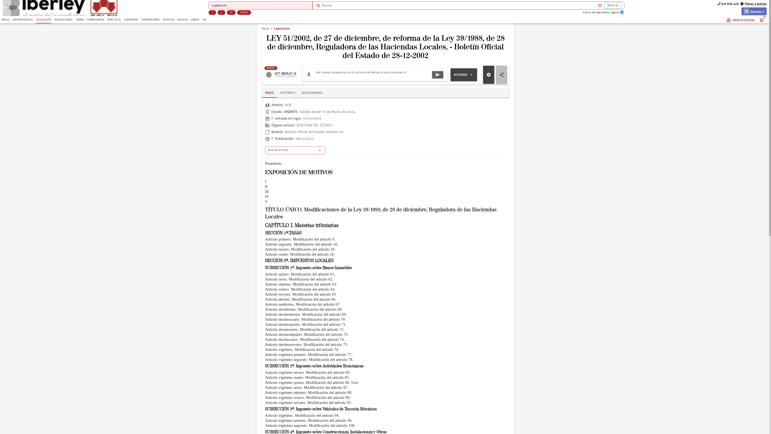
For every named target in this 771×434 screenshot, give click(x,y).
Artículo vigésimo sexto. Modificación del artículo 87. (306, 387)
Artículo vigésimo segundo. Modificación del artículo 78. (309, 359)
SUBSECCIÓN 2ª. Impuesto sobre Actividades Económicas (314, 365)
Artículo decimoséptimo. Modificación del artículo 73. (307, 334)
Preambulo (273, 163)
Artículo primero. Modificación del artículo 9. (300, 239)
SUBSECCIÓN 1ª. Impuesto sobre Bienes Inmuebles (308, 267)
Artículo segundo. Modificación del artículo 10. (301, 244)
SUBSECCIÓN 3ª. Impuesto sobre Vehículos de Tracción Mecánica (321, 408)
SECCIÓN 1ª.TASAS (283, 232)
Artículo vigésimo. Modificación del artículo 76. (302, 349)
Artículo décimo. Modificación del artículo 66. (301, 299)
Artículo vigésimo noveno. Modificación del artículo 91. (308, 402)
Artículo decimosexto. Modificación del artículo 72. (305, 329)
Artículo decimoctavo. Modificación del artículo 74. (305, 339)
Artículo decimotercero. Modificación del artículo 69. (306, 314)
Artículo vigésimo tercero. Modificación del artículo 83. (308, 372)
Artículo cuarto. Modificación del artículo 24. (300, 254)
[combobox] (459, 5)
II (266, 186)
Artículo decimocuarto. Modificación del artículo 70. (305, 319)
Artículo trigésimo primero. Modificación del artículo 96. (309, 420)
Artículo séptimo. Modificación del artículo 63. (301, 284)
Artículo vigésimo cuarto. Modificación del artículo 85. (307, 377)
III (267, 191)
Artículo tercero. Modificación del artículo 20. (300, 249)
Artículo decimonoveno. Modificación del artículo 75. (306, 344)
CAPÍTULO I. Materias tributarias (302, 225)
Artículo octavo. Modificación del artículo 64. (300, 289)
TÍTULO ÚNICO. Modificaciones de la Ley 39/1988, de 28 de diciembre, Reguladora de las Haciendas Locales (381, 213)
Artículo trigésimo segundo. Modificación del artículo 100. (310, 425)
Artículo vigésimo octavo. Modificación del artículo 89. (308, 397)
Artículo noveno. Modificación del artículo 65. (301, 294)
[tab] (5, 19)
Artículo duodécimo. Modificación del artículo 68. (304, 309)
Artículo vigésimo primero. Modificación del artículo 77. (308, 354)
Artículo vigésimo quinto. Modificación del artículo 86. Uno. (312, 382)
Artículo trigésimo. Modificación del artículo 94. (302, 415)
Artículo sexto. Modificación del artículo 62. (299, 279)
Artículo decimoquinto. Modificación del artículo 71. (306, 324)
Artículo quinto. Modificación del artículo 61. (300, 274)
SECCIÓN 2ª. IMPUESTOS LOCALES (299, 260)
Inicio (265, 28)
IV (267, 196)
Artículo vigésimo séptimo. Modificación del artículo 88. (308, 392)
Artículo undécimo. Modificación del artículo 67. (303, 304)
